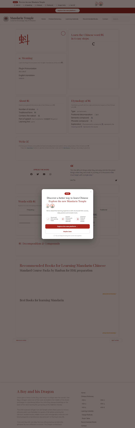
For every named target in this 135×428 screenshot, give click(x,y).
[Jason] (47, 206)
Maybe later (67, 231)
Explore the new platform (67, 226)
